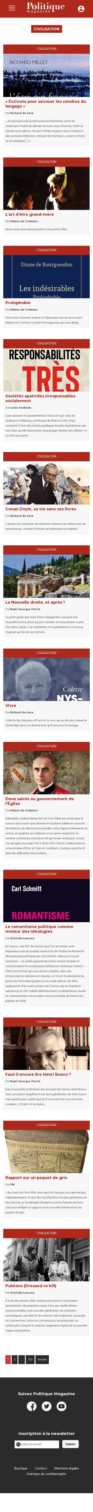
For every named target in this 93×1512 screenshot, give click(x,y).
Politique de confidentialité (46, 1474)
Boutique (20, 1468)
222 (30, 1359)
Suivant (42, 1359)
